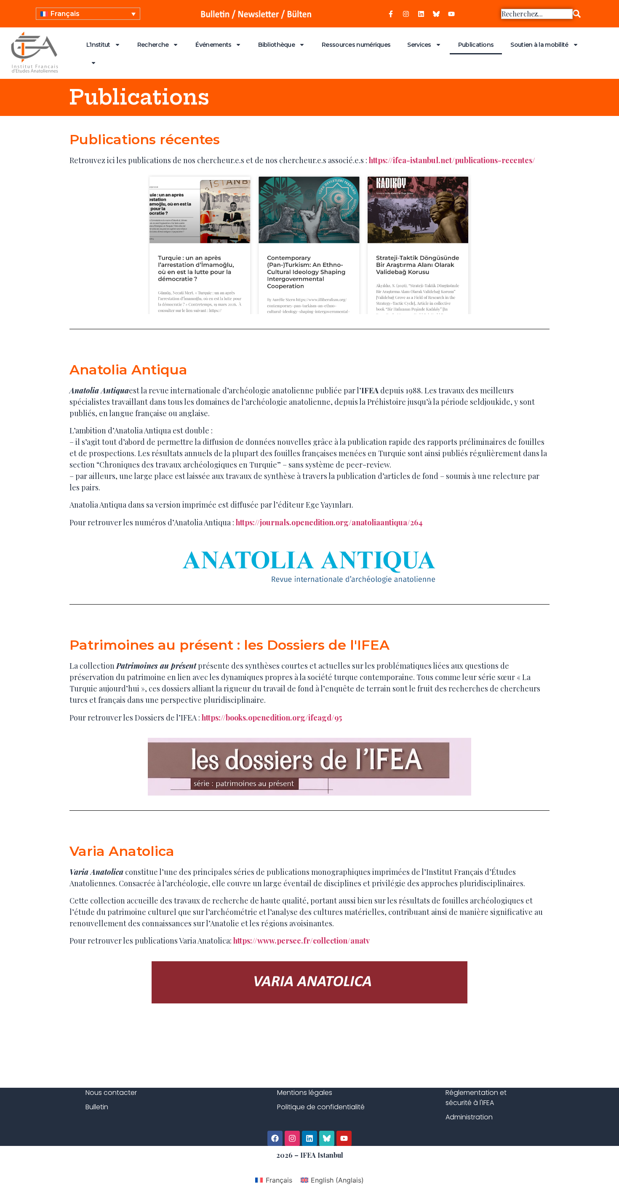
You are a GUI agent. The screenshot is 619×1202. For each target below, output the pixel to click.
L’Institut (98, 44)
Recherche (153, 44)
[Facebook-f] (391, 14)
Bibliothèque (276, 44)
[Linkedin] (421, 14)
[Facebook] (275, 1138)
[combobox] (537, 14)
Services (419, 44)
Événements (213, 44)
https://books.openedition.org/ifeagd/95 (272, 718)
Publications (476, 44)
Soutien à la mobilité (539, 44)
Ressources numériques (356, 44)
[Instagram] (406, 14)
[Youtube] (451, 14)
